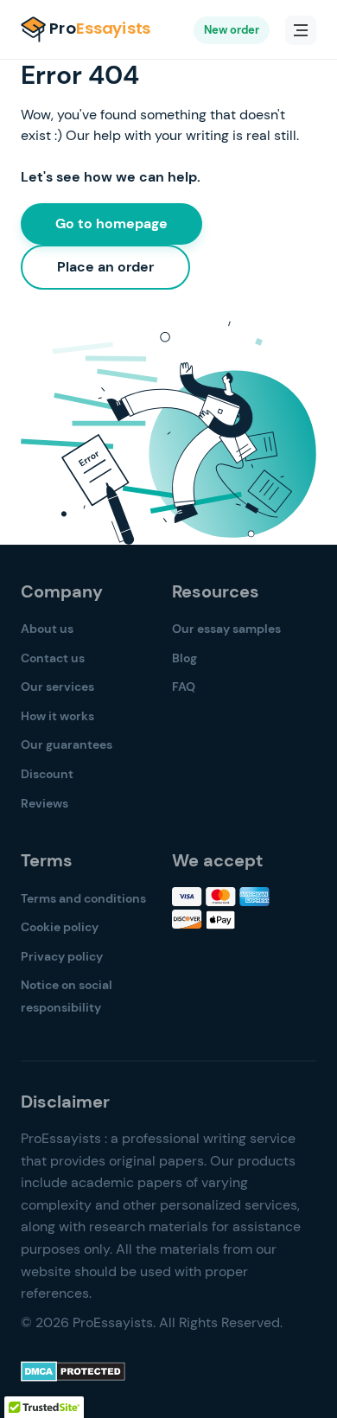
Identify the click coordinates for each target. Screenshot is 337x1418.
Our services (57, 686)
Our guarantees (66, 744)
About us (47, 628)
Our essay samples (226, 628)
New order (231, 29)
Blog (184, 658)
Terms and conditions (83, 898)
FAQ (183, 686)
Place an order (105, 267)
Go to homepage (111, 223)
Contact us (53, 658)
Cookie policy (60, 927)
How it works (57, 716)
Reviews (44, 803)
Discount (47, 774)
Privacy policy (62, 956)
